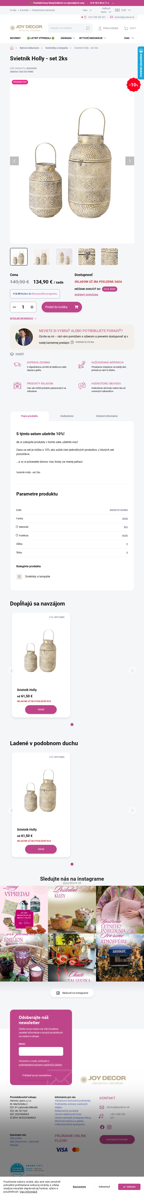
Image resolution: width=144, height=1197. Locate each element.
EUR (124, 10)
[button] (72, 724)
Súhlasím (131, 1186)
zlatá (125, 518)
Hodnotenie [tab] (67, 416)
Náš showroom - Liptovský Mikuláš (24, 1143)
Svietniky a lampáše (37, 576)
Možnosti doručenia (86, 295)
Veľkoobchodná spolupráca (70, 1124)
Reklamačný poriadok (66, 1110)
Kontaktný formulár (117, 1139)
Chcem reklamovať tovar (68, 1114)
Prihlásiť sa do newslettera (36, 1075)
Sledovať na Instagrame (75, 993)
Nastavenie (79, 1187)
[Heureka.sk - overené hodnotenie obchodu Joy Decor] (29, 1170)
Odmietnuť (104, 1186)
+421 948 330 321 (117, 1116)
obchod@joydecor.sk (118, 1107)
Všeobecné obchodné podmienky (73, 1100)
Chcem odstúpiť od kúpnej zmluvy (73, 1117)
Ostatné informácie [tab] (107, 416)
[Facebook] (102, 1126)
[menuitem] (16, 38)
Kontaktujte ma (85, 342)
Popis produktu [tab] (29, 416)
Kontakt (24, 10)
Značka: (21, 72)
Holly (125, 535)
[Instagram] (109, 1126)
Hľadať (87, 28)
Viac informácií (28, 1191)
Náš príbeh (16, 1138)
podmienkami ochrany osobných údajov (40, 1064)
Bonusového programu (44, 293)
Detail (41, 709)
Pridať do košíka (56, 307)
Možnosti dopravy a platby (69, 1121)
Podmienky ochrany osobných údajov (71, 1106)
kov (126, 527)
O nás (13, 10)
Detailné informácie (21, 318)
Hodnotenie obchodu (43, 10)
